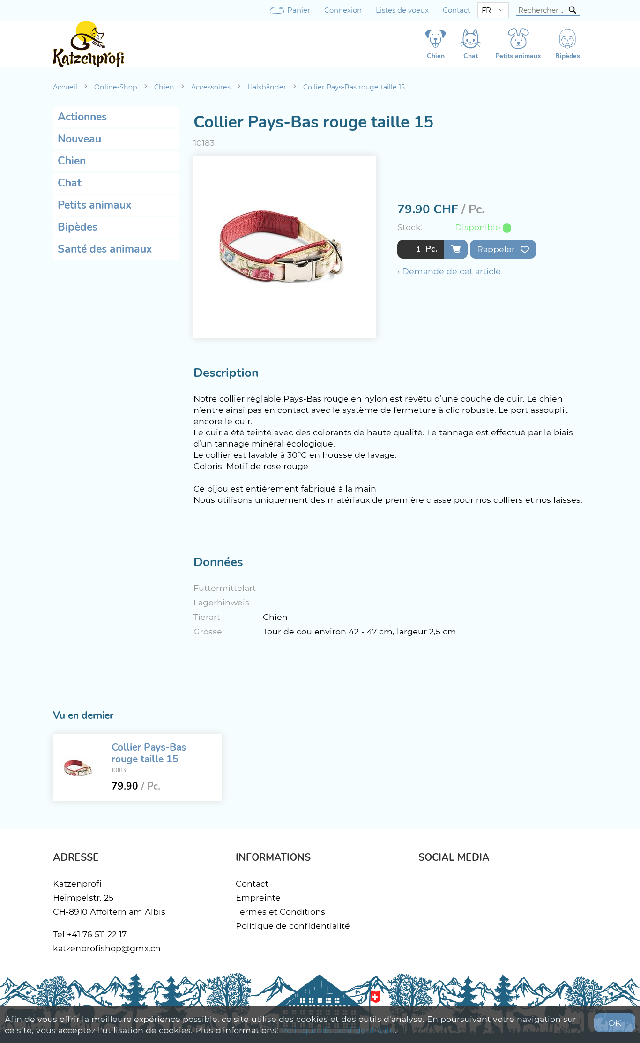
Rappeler (497, 249)
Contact (456, 10)
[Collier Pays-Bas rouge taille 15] (78, 768)
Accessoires (211, 87)
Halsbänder (266, 87)
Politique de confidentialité (293, 926)
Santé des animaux (105, 249)
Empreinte (258, 897)
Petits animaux (95, 205)
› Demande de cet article (449, 271)
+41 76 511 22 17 (97, 934)
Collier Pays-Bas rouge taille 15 (354, 87)
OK (614, 1023)
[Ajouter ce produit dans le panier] (456, 249)
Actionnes (82, 117)
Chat (70, 183)
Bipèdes (77, 227)
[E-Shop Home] (88, 44)
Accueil (65, 87)
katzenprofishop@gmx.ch (107, 948)
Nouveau (79, 139)
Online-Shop (115, 87)
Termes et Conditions (280, 911)
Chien (164, 87)
